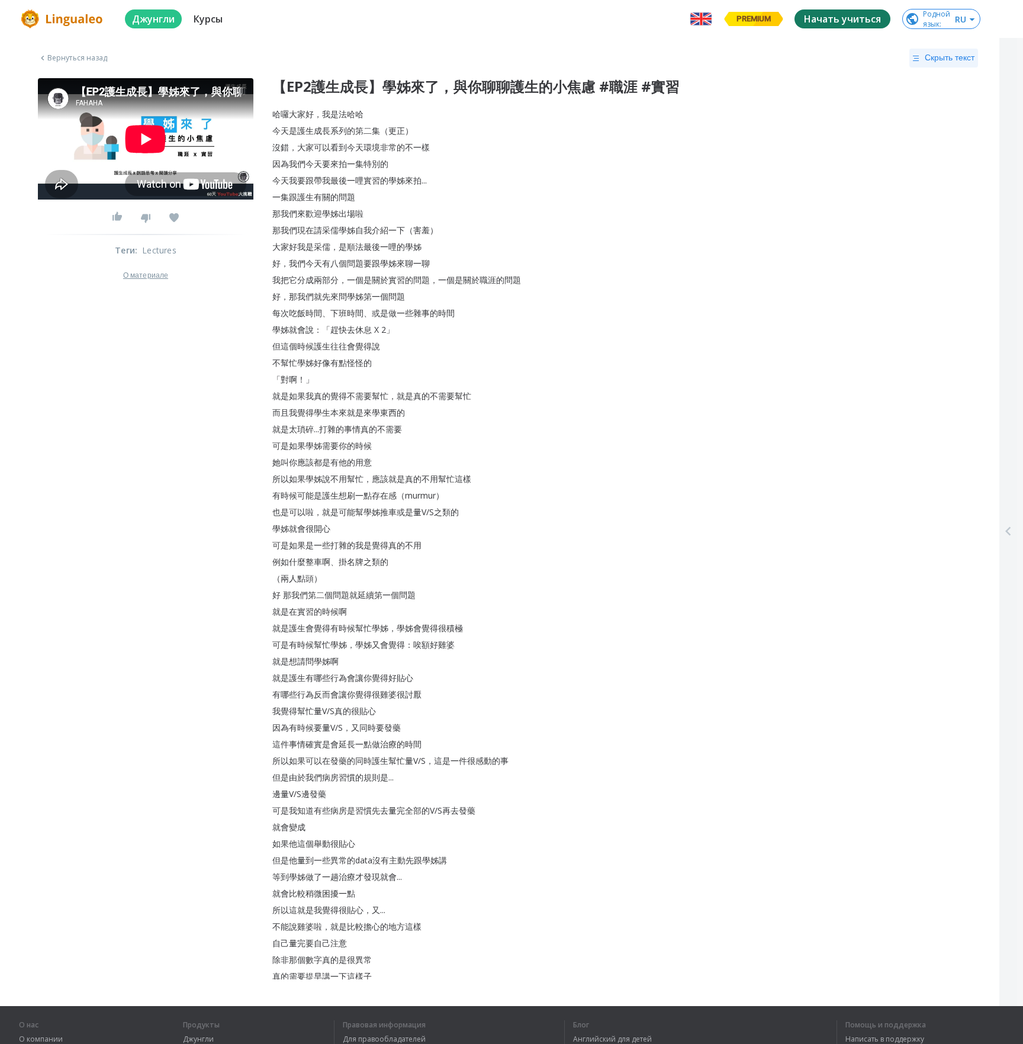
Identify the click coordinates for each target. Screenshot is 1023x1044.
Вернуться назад (77, 58)
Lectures (159, 250)
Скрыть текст (949, 57)
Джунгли (198, 1039)
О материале (145, 275)
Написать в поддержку (884, 1039)
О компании (41, 1039)
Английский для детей (612, 1039)
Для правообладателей (384, 1039)
